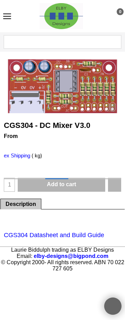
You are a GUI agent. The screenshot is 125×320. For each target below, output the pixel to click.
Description (21, 204)
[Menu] (7, 16)
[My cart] (113, 16)
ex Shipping (17, 155)
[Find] (115, 42)
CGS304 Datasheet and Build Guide (54, 235)
